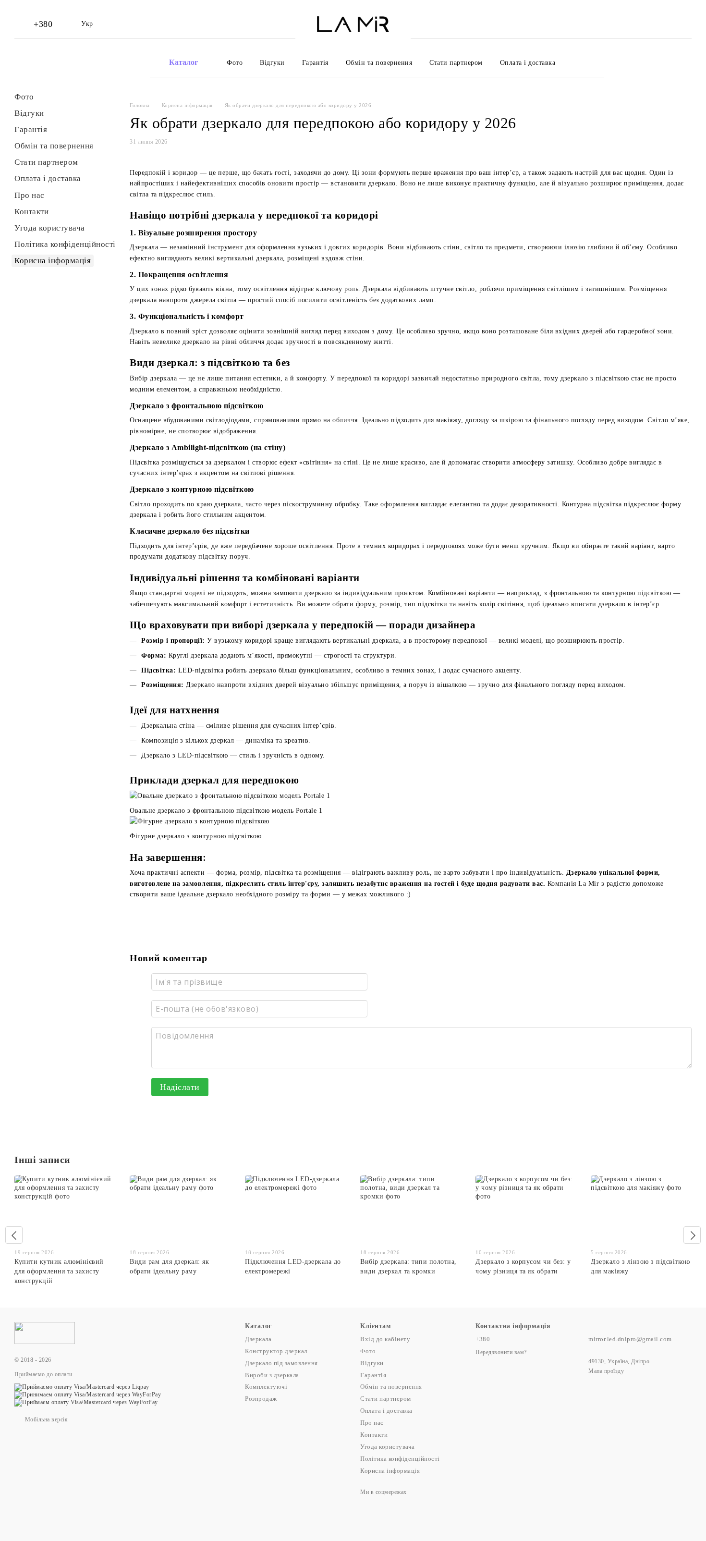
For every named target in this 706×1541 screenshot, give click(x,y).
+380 (43, 24)
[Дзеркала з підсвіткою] (44, 1332)
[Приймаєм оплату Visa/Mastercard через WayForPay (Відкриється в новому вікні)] (86, 1402)
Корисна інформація (52, 260)
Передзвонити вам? (501, 1352)
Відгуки (272, 62)
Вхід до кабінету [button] (385, 1339)
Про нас (29, 195)
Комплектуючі (266, 1386)
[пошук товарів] (596, 62)
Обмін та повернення (379, 62)
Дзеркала (258, 1339)
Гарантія (315, 62)
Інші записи (42, 1159)
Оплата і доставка (528, 62)
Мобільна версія (45, 1419)
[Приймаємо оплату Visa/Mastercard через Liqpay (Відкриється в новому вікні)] (81, 1386)
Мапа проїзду (606, 1371)
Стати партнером (456, 62)
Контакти (31, 211)
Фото (235, 62)
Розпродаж (261, 1398)
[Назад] (14, 1235)
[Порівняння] (639, 24)
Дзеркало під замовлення (281, 1363)
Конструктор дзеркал (276, 1351)
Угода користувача (49, 227)
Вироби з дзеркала (272, 1375)
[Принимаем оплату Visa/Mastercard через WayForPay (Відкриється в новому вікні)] (87, 1394)
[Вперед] (692, 1235)
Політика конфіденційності (65, 244)
